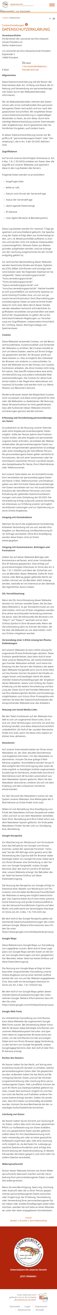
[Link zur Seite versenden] (50, 18)
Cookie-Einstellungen (15, 25)
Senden (13, 1220)
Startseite (15, 1306)
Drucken (24, 1220)
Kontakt (40, 1309)
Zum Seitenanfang (38, 1220)
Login (27, 1306)
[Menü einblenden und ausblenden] (52, 5)
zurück (28, 1217)
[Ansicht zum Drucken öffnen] (54, 18)
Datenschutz (24, 1309)
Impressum (41, 1306)
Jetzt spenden (28, 1276)
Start (6, 18)
